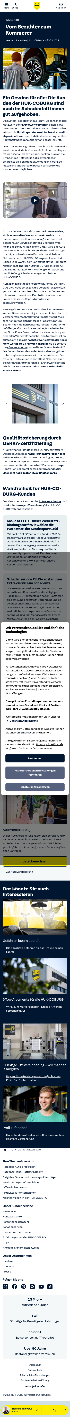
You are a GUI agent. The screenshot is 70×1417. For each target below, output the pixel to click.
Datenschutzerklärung (24, 720)
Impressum (28, 732)
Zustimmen (35, 758)
